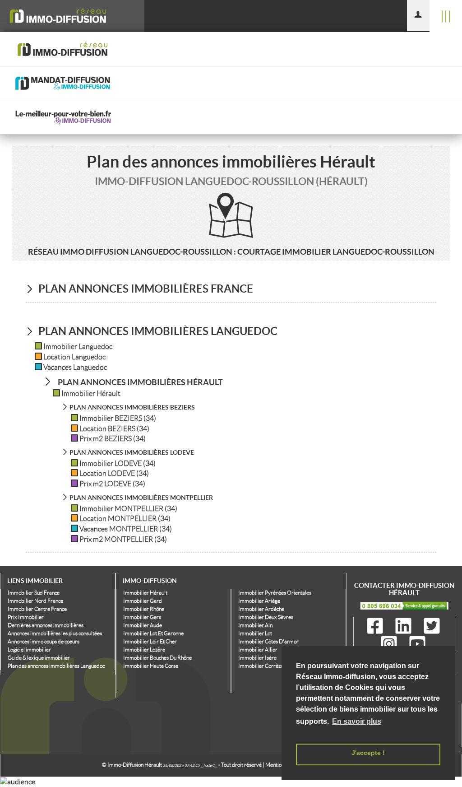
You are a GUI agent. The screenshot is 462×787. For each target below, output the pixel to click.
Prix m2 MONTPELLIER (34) (123, 539)
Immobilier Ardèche (261, 609)
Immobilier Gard (142, 601)
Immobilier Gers (142, 617)
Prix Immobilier (26, 617)
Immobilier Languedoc (77, 346)
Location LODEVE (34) (114, 473)
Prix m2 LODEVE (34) (112, 484)
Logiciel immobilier (29, 649)
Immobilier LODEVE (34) (117, 463)
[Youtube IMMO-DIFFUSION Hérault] (417, 644)
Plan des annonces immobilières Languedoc (56, 666)
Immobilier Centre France (37, 609)
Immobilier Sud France (34, 593)
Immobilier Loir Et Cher (150, 641)
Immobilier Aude (142, 625)
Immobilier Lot (255, 633)
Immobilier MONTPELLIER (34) (128, 508)
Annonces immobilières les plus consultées (55, 633)
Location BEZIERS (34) (114, 429)
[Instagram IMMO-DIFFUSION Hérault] (391, 644)
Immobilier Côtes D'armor (268, 641)
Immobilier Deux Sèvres (265, 617)
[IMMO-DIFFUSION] (72, 16)
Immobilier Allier (257, 649)
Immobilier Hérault (90, 393)
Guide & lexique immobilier (39, 658)
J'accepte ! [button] (368, 752)
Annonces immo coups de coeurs (43, 641)
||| (445, 16)
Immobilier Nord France (35, 601)
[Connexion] (418, 15)
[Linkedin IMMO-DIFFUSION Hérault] (405, 626)
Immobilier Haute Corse (150, 666)
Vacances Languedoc (75, 367)
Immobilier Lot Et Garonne (153, 633)
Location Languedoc (74, 357)
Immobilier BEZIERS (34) (117, 418)
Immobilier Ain (255, 625)
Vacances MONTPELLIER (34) (125, 529)
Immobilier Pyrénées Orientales (274, 593)
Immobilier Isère (257, 658)
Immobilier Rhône (143, 609)
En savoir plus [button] (356, 721)
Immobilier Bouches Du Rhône (157, 658)
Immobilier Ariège (259, 601)
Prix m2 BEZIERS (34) (112, 438)
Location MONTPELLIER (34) (125, 518)
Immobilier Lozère (144, 649)
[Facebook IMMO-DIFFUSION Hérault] (377, 626)
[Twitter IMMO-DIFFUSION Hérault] (431, 626)
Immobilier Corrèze (260, 666)
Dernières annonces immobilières (45, 625)
